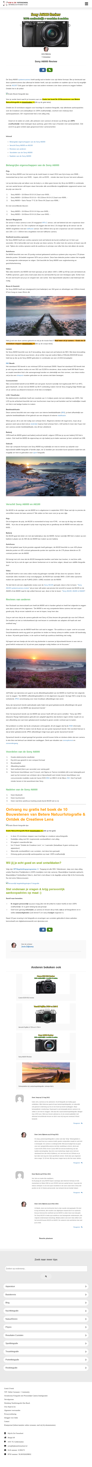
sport (35, 453)
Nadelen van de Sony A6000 (20, 156)
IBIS (63, 412)
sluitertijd (33, 424)
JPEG (17, 699)
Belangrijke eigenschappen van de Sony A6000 (27, 142)
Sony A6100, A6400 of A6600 (74, 591)
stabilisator (62, 415)
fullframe (30, 229)
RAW (71, 726)
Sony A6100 (48, 585)
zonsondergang (12, 743)
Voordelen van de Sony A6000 (21, 152)
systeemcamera (24, 79)
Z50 (68, 778)
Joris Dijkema (46, 54)
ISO (7, 363)
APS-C (44, 223)
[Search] (46, 1276)
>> (34, 102)
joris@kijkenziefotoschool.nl (17, 1446)
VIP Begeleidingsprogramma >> (26, 869)
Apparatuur (46, 57)
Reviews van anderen (18, 149)
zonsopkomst (68, 740)
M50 (47, 778)
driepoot (20, 375)
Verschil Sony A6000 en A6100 (21, 145)
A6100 (14, 85)
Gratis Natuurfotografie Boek (24, 831)
